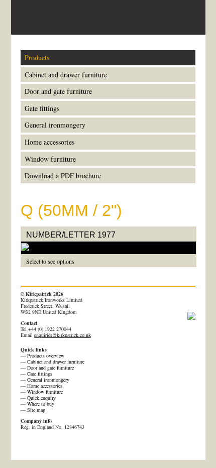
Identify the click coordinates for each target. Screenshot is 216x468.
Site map (36, 409)
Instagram (91, 444)
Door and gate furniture (58, 91)
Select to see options (50, 261)
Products (37, 57)
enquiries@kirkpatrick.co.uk (62, 334)
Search (170, 17)
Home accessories (49, 142)
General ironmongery (55, 125)
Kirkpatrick (59, 17)
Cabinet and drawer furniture (66, 74)
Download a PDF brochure (63, 175)
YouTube (65, 444)
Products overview (45, 355)
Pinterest (26, 444)
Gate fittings (42, 108)
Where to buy (40, 403)
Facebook (39, 444)
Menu (187, 17)
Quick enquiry (41, 397)
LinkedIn (78, 444)
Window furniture (50, 159)
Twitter (52, 444)
